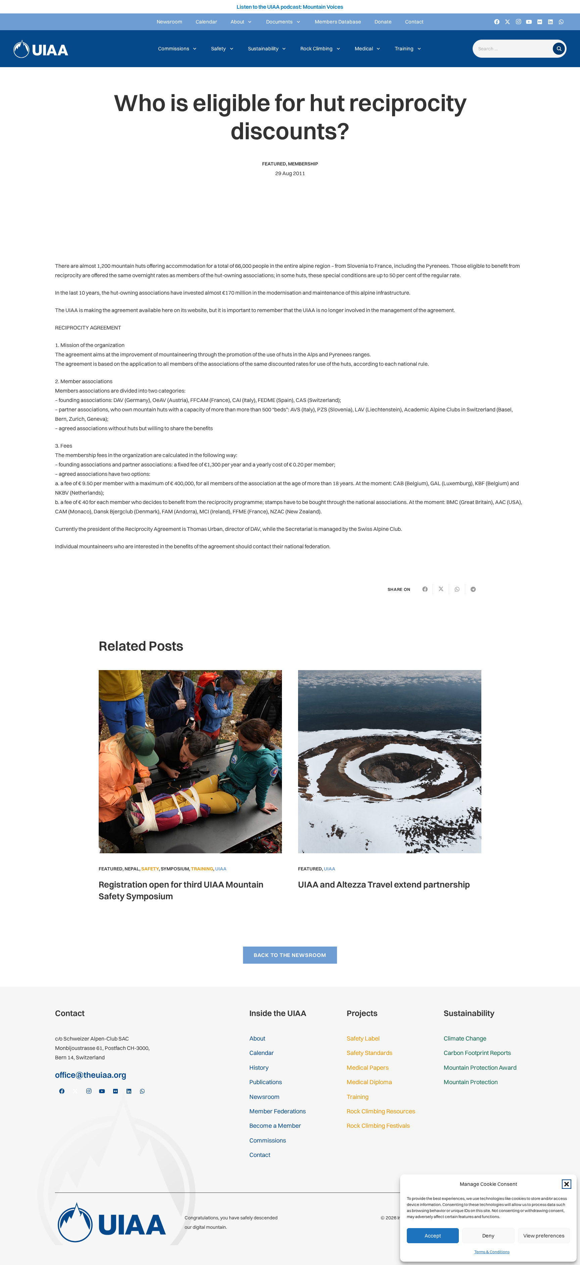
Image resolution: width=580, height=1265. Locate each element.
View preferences (544, 1235)
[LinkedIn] (550, 21)
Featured (274, 164)
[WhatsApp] (561, 21)
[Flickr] (539, 21)
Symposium (175, 869)
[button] (566, 1184)
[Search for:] (514, 48)
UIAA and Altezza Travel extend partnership (384, 884)
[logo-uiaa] (40, 49)
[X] (507, 21)
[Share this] (425, 589)
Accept (433, 1235)
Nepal (132, 869)
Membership (303, 164)
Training (202, 869)
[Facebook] (496, 21)
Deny (488, 1235)
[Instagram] (518, 21)
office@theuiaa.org (90, 1075)
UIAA (221, 869)
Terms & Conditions (492, 1251)
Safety (150, 869)
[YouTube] (529, 21)
